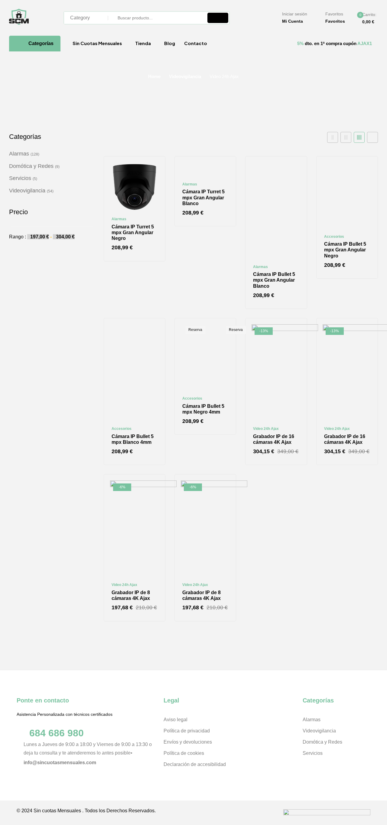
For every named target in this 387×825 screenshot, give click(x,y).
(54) (50, 191)
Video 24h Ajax (266, 429)
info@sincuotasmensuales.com (60, 762)
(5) (35, 179)
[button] (364, 18)
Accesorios (334, 236)
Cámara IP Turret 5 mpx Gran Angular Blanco (203, 197)
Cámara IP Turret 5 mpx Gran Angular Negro (133, 232)
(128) (35, 154)
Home (154, 76)
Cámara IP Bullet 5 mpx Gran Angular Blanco (274, 280)
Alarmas (19, 154)
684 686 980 (56, 733)
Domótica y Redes (31, 166)
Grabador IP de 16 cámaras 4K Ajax (273, 439)
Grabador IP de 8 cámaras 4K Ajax (131, 595)
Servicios (20, 178)
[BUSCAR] (217, 18)
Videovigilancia (185, 76)
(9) (57, 167)
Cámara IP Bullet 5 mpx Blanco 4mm (133, 439)
